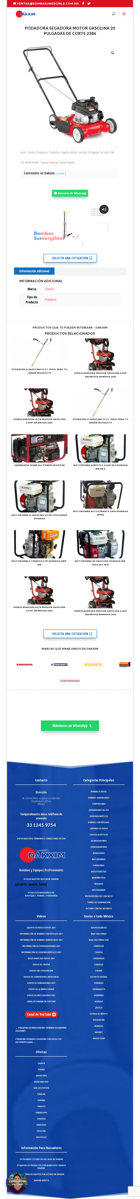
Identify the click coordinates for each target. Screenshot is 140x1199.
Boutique (29, 895)
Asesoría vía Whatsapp (72, 193)
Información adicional (34, 271)
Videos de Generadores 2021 (41, 982)
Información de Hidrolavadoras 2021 (41, 946)
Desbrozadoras (99, 840)
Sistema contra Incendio (99, 908)
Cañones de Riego (99, 828)
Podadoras (42, 152)
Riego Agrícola (98, 871)
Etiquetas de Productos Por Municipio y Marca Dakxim (41, 1167)
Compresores (99, 803)
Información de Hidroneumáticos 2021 (41, 952)
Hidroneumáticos (99, 816)
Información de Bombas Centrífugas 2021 (41, 933)
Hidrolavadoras (98, 846)
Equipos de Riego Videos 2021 (41, 927)
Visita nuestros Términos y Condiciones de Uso (41, 838)
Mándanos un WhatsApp (70, 725)
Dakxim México (41, 1180)
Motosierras (98, 890)
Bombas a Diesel (99, 791)
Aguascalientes (99, 927)
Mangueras (99, 853)
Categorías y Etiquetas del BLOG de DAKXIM (41, 1159)
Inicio (23, 152)
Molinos (98, 883)
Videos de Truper (41, 964)
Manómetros (99, 877)
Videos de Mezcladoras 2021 (41, 995)
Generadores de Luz (99, 810)
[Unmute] (83, 246)
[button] (113, 53)
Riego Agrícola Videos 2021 (41, 958)
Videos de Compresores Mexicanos (41, 976)
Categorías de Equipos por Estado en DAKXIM (41, 1174)
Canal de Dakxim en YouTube (41, 1001)
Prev (13, 665)
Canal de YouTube (39, 1014)
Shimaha (70, 162)
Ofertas (41, 1052)
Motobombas (99, 859)
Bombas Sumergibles (98, 797)
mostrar (60, 173)
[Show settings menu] (89, 246)
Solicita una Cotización (70, 258)
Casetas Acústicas (98, 834)
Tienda (31, 152)
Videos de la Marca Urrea (41, 989)
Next (127, 665)
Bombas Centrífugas (98, 822)
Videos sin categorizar (41, 970)
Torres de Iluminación (98, 902)
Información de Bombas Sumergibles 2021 (41, 939)
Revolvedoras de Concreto (99, 896)
